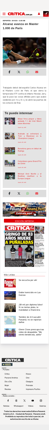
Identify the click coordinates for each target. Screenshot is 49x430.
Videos (30, 406)
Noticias (6, 406)
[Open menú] (4, 14)
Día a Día (8, 381)
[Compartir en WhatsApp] (29, 71)
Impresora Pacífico (33, 389)
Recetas (8, 389)
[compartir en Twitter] (18, 72)
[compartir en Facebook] (9, 72)
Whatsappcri (18, 406)
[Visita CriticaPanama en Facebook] (8, 400)
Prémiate (29, 385)
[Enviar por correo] (36, 72)
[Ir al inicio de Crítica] (20, 14)
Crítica (7, 373)
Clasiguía (29, 381)
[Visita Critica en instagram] (41, 400)
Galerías (42, 406)
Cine (27, 377)
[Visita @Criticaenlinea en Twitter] (16, 400)
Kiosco (28, 373)
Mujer (7, 385)
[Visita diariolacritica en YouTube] (33, 400)
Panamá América (11, 377)
